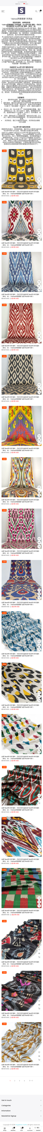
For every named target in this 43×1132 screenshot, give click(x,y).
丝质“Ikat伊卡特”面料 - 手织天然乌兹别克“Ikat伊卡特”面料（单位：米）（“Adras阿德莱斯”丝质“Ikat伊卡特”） (20, 193)
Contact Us (23, 2)
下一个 (31, 1081)
